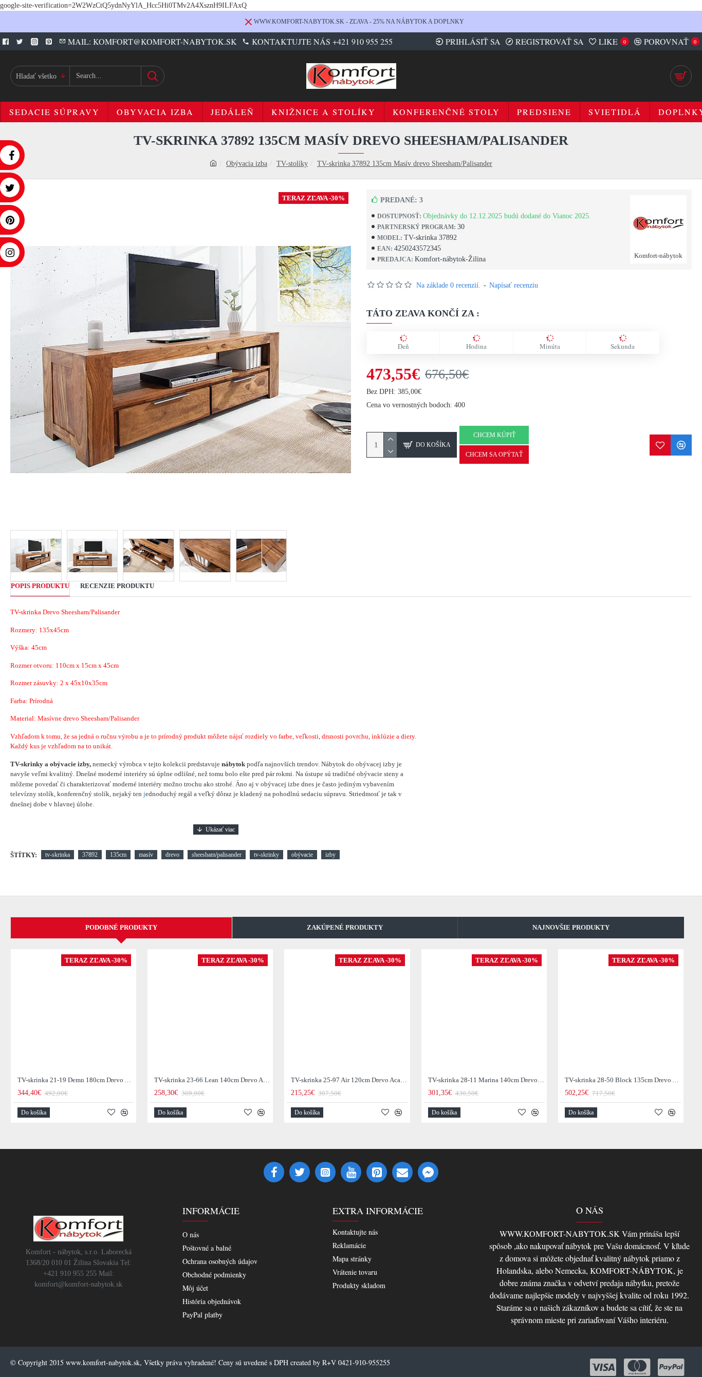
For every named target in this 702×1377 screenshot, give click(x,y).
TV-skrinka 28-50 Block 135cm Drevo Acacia (623, 1080)
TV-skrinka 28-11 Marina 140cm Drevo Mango (486, 1080)
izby (330, 854)
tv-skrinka (57, 854)
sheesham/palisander (217, 854)
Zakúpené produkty (345, 927)
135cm (118, 854)
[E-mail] (402, 1172)
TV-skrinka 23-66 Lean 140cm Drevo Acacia (212, 1080)
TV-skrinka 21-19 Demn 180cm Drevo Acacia (75, 1080)
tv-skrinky (266, 854)
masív (146, 854)
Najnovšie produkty (570, 927)
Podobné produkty (121, 927)
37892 (90, 854)
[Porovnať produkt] (681, 445)
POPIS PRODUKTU (40, 586)
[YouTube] (351, 1172)
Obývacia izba (246, 163)
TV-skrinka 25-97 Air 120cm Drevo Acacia (349, 1080)
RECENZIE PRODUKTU (117, 586)
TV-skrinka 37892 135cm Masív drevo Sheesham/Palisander (404, 163)
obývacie (302, 854)
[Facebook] (274, 1172)
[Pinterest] (376, 1172)
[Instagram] (325, 1172)
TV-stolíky (292, 163)
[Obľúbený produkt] (660, 445)
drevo (172, 854)
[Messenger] (428, 1172)
